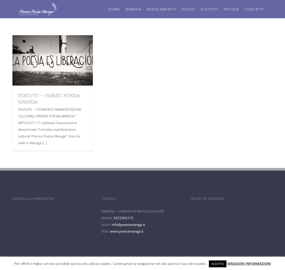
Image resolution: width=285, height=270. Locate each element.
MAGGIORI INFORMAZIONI (249, 263)
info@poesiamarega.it (128, 224)
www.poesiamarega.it (126, 231)
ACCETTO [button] (218, 264)
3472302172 (124, 218)
